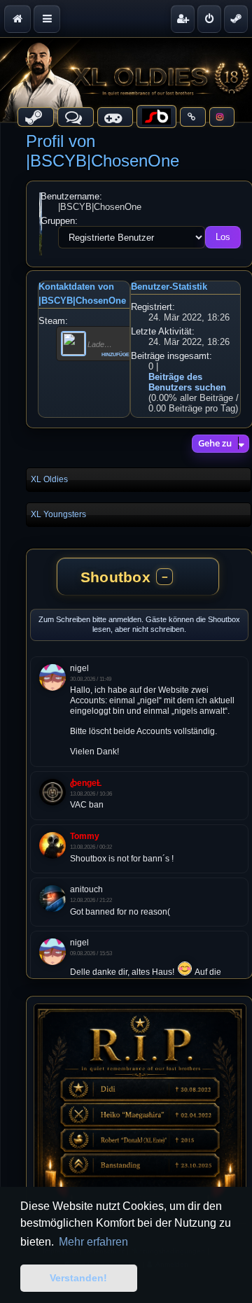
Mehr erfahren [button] (93, 1242)
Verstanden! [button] (78, 1277)
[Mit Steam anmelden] (236, 19)
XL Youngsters (58, 514)
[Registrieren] (183, 19)
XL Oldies (49, 479)
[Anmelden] (209, 19)
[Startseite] (126, 80)
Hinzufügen (117, 354)
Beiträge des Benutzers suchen (187, 382)
